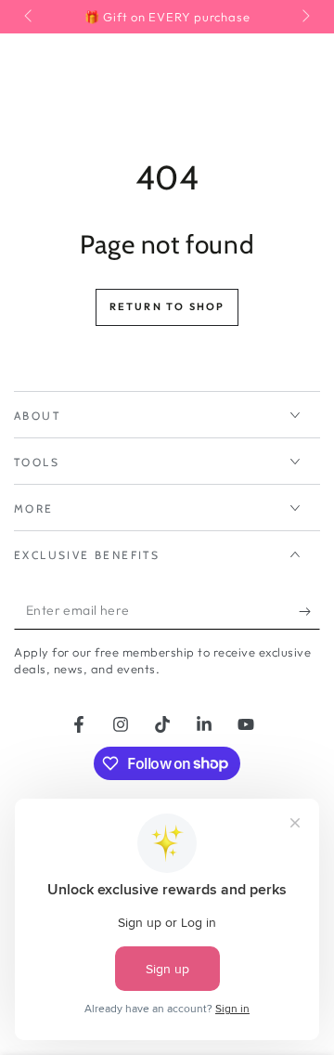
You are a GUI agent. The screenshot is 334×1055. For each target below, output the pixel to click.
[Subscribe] (309, 611)
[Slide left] (29, 16)
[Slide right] (304, 16)
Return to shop (167, 306)
